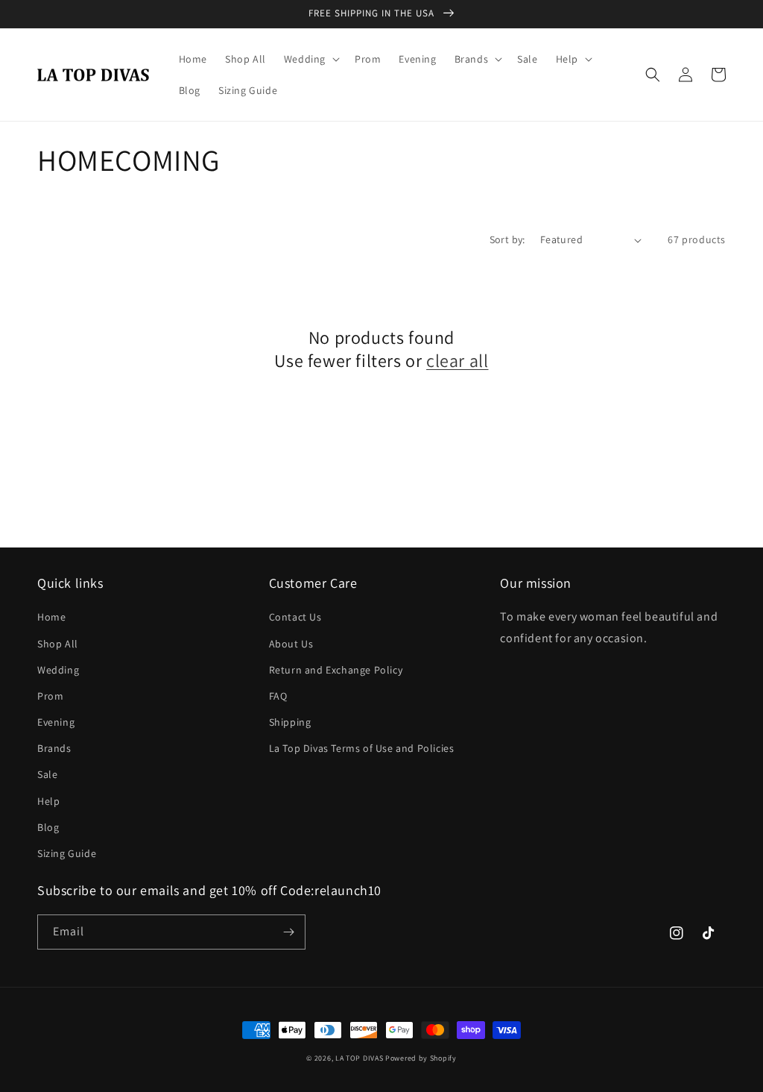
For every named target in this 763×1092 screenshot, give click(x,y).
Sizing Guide (66, 853)
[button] (310, 59)
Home (51, 617)
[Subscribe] (288, 932)
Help (48, 801)
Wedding (58, 670)
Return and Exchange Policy (336, 670)
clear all (457, 360)
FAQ (278, 696)
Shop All (57, 643)
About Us (291, 643)
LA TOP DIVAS (360, 1058)
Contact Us (295, 617)
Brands (54, 748)
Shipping (290, 722)
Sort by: (507, 239)
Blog (48, 827)
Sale (47, 774)
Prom (50, 696)
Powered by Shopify (421, 1058)
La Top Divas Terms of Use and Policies (362, 748)
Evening (56, 722)
